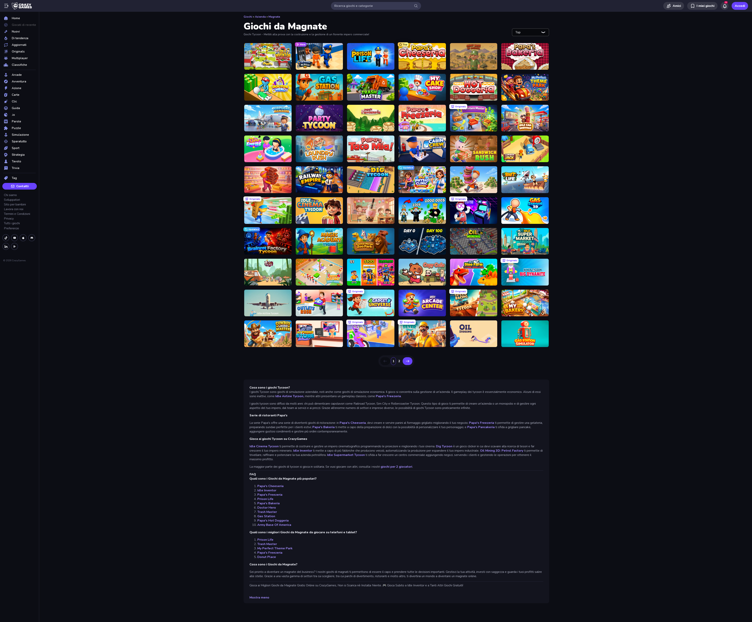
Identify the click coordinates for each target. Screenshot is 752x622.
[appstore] (23, 237)
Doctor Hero (266, 507)
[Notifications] (724, 6)
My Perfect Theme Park (275, 548)
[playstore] (14, 246)
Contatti (22, 186)
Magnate (274, 17)
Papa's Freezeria (388, 396)
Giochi (248, 17)
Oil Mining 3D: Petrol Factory (501, 450)
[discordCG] (31, 237)
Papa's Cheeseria (353, 423)
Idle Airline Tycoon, (289, 396)
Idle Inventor (302, 450)
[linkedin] (5, 246)
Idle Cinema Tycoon (264, 446)
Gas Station (266, 516)
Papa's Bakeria (323, 427)
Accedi (740, 6)
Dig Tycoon (444, 446)
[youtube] (14, 237)
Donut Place (266, 557)
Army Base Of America (274, 525)
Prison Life (265, 499)
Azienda (260, 17)
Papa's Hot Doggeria (273, 520)
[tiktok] (5, 237)
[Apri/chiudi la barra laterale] (6, 6)
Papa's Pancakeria (481, 427)
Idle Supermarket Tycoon (346, 455)
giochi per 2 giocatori (396, 467)
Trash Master (267, 512)
